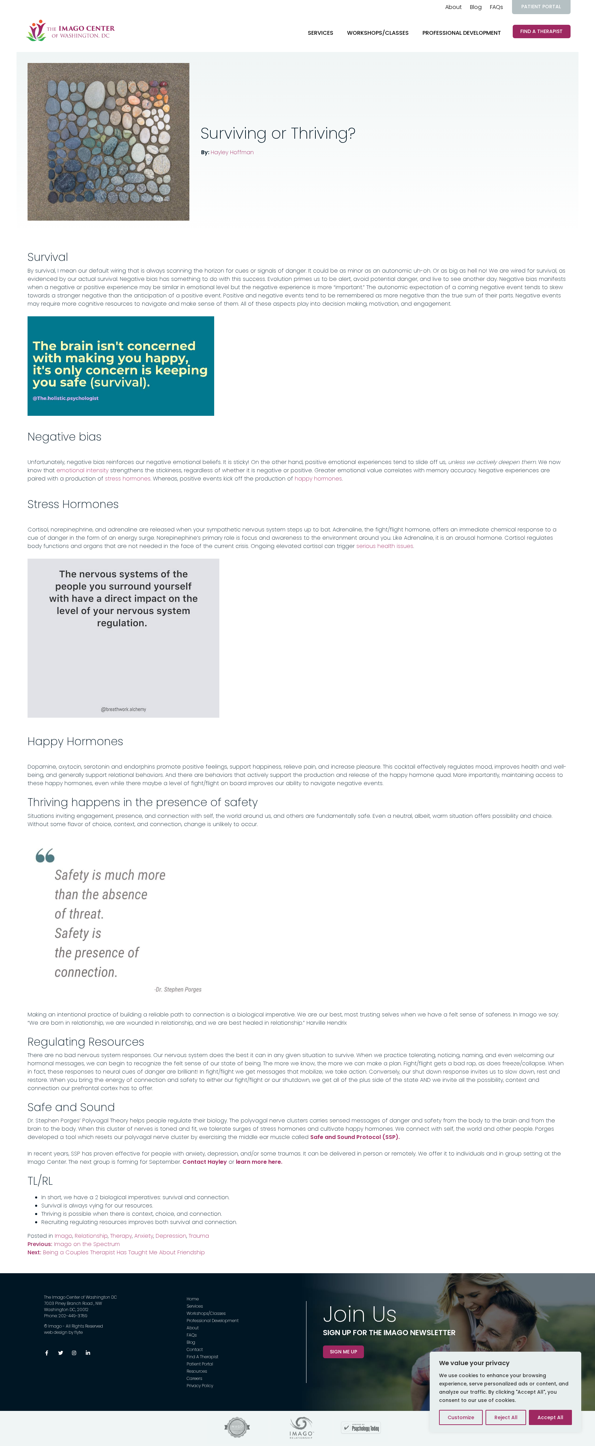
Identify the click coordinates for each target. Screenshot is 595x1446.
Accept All (550, 1417)
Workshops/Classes (378, 33)
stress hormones (127, 479)
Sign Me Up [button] (343, 1351)
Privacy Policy (200, 1386)
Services (320, 33)
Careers (194, 1378)
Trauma (199, 1236)
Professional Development (461, 33)
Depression (171, 1236)
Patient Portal (541, 6)
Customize (461, 1417)
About (453, 7)
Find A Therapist (541, 31)
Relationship (91, 1236)
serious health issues (384, 546)
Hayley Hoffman (232, 152)
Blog (476, 7)
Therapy (121, 1236)
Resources (197, 1371)
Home (193, 1299)
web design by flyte (63, 1332)
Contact (195, 1349)
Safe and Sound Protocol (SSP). (355, 1137)
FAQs (496, 7)
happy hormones (318, 479)
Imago (63, 1236)
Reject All (506, 1417)
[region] (505, 1392)
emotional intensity (82, 470)
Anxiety (143, 1236)
